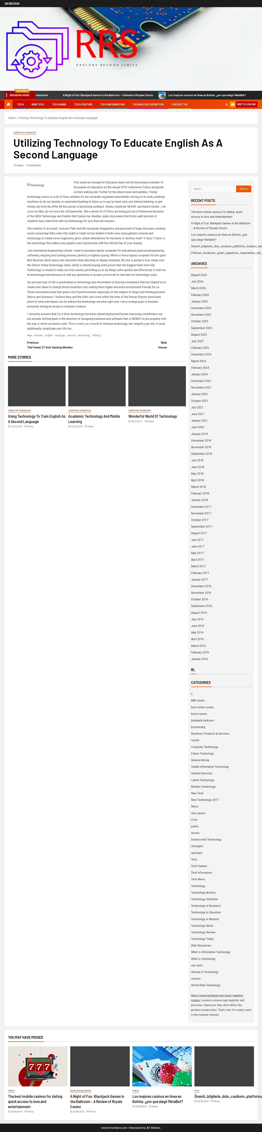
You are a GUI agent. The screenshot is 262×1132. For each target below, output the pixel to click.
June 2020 (197, 427)
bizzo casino (199, 714)
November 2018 (201, 447)
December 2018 (201, 440)
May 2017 (197, 553)
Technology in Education (206, 912)
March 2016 (198, 646)
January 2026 (199, 301)
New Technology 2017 (205, 800)
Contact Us (179, 104)
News (194, 806)
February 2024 (200, 367)
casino (195, 740)
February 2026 (200, 295)
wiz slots (197, 965)
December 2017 (201, 506)
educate (38, 335)
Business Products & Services (210, 733)
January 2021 (199, 420)
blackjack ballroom (202, 720)
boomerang (198, 727)
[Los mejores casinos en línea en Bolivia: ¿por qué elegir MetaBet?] (162, 1066)
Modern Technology (203, 786)
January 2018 (199, 500)
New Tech (38, 104)
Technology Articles (203, 892)
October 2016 (199, 599)
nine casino (198, 813)
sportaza (196, 853)
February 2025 (200, 347)
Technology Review (203, 932)
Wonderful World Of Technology (152, 416)
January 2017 (199, 579)
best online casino (202, 707)
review (195, 833)
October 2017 (199, 520)
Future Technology (202, 753)
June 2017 (197, 546)
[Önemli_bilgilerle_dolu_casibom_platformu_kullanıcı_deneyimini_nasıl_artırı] (224, 1066)
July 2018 (197, 460)
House (162, 345)
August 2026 (199, 275)
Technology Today (202, 939)
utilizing (96, 335)
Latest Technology (202, 780)
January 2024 (199, 374)
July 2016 (197, 619)
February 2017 (200, 573)
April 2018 (197, 480)
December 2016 (201, 586)
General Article (200, 760)
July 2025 (197, 341)
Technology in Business (206, 905)
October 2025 (199, 321)
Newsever (136, 1128)
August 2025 (199, 334)
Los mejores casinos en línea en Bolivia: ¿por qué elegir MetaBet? (183, 95)
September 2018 (201, 453)
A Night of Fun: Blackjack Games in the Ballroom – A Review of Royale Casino (84, 95)
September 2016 (201, 606)
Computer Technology (24, 133)
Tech (20, 104)
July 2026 (197, 281)
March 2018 (198, 487)
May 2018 (197, 473)
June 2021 (197, 414)
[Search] (226, 104)
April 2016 (197, 639)
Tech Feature (83, 104)
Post (194, 819)
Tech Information (112, 104)
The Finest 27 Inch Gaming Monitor (50, 345)
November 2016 (201, 592)
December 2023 (201, 381)
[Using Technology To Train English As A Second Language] (37, 386)
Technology (198, 886)
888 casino (198, 700)
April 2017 (197, 559)
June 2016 (197, 626)
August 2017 (199, 533)
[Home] (9, 104)
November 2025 (201, 314)
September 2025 (201, 328)
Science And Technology (206, 839)
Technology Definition (148, 104)
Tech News (59, 104)
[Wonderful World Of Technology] (157, 386)
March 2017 (198, 566)
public (195, 826)
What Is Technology (203, 959)
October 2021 (199, 401)
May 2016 (197, 632)
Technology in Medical (205, 919)
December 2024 (201, 354)
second (71, 335)
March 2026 (198, 288)
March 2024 (198, 361)
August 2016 (199, 612)
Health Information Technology (210, 766)
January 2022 (199, 394)
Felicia (20, 165)
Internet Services (201, 773)
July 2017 (197, 540)
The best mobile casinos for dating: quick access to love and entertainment (35, 1101)
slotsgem (197, 846)
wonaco (196, 978)
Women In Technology (205, 972)
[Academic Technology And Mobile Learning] (97, 386)
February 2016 (200, 652)
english (49, 335)
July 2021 (197, 407)
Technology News (202, 925)
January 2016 (199, 659)
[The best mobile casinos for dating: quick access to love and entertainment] (38, 1066)
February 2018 (200, 493)
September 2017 (201, 526)
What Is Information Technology (210, 952)
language (60, 335)
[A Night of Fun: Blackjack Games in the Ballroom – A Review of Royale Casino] (100, 1066)
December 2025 (201, 308)
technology (84, 335)
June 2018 (197, 467)
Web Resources (201, 945)
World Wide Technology (205, 985)
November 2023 (201, 387)
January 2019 (199, 434)
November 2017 (201, 513)
